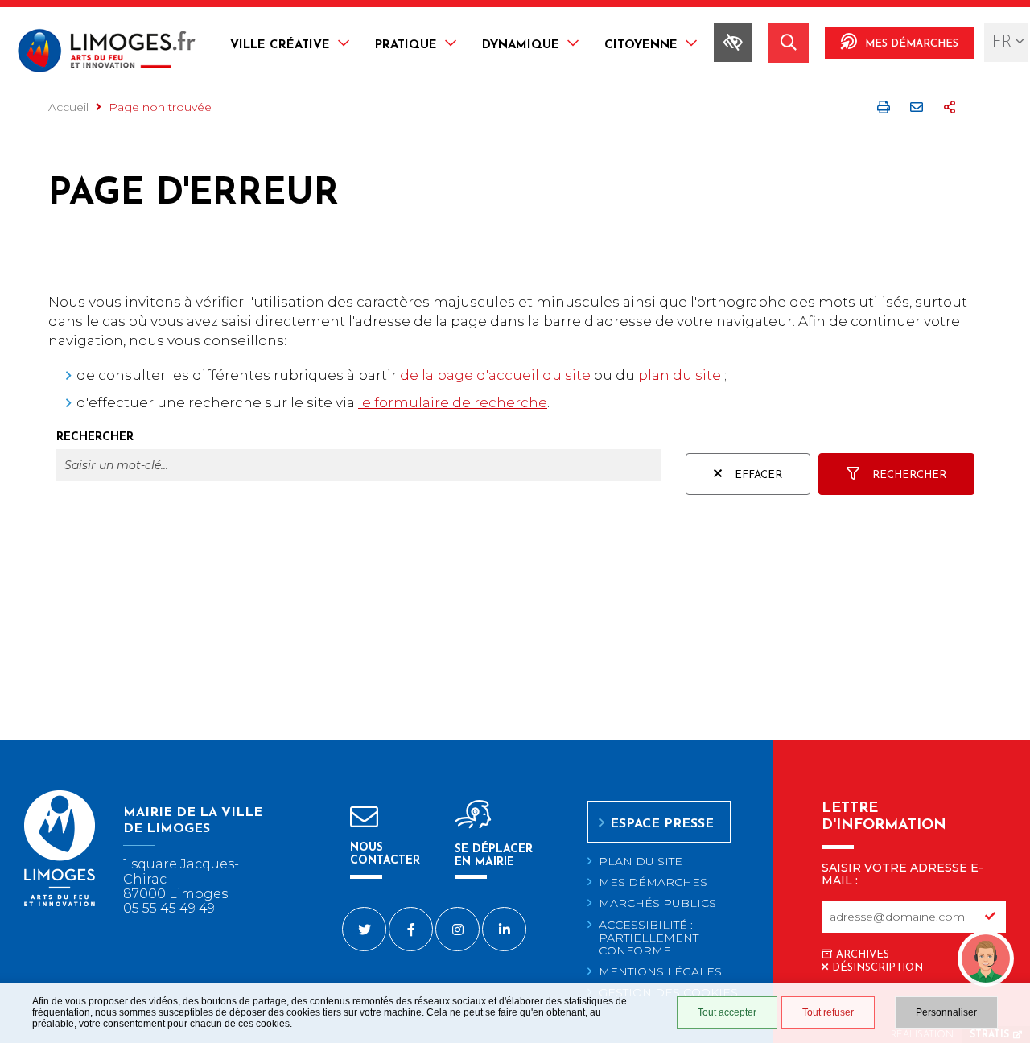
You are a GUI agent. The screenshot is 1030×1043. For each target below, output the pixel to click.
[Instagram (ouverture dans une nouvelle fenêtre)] (457, 929)
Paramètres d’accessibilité (733, 42)
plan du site (679, 375)
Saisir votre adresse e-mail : (902, 874)
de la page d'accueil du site (495, 375)
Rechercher (95, 437)
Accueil (68, 107)
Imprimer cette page (883, 107)
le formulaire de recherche (452, 402)
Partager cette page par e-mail (916, 107)
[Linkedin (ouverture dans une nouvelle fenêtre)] (504, 929)
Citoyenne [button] (641, 45)
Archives (862, 955)
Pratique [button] (406, 45)
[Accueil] (106, 52)
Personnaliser (946, 1012)
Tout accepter (727, 1012)
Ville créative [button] (280, 45)
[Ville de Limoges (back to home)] (59, 903)
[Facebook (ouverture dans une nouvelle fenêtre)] (411, 929)
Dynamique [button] (520, 45)
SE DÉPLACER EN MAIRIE (494, 855)
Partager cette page (949, 107)
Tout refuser (828, 1012)
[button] (986, 926)
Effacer (758, 475)
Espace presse (662, 824)
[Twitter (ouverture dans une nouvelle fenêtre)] (364, 929)
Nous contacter (385, 854)
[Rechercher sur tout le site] (788, 43)
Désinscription (877, 968)
